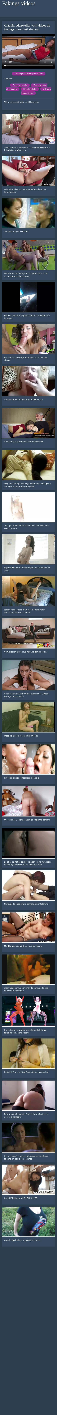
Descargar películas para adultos (29, 73)
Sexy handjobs (29, 89)
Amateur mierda (20, 85)
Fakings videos (19, 3)
